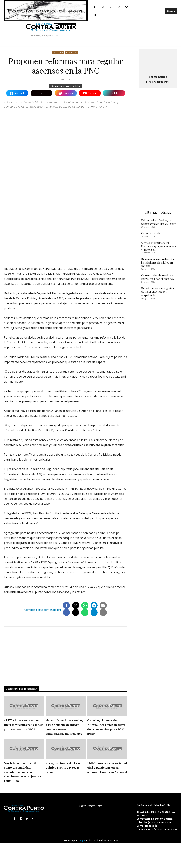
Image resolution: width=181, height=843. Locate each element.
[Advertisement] (65, 233)
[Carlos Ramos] (157, 61)
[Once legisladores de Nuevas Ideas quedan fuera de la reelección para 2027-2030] (107, 706)
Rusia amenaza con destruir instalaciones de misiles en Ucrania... (157, 262)
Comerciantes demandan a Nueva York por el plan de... (157, 277)
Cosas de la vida (150, 233)
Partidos (71, 52)
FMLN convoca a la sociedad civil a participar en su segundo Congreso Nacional (107, 768)
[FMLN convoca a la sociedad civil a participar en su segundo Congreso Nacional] (107, 749)
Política (58, 52)
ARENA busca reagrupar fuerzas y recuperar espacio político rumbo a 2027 (23, 725)
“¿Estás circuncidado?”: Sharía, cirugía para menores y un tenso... (158, 246)
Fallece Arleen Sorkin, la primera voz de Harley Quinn (158, 222)
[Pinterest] (110, 7)
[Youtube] (95, 15)
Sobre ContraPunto (90, 806)
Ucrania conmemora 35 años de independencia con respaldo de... (157, 291)
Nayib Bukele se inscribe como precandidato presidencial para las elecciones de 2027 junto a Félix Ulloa (22, 772)
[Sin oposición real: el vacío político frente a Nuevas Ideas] (66, 749)
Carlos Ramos (158, 76)
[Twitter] (126, 7)
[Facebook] (95, 7)
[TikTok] (118, 7)
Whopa (81, 840)
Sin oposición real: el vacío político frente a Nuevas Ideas (64, 768)
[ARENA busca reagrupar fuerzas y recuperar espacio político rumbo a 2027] (24, 706)
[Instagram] (103, 7)
